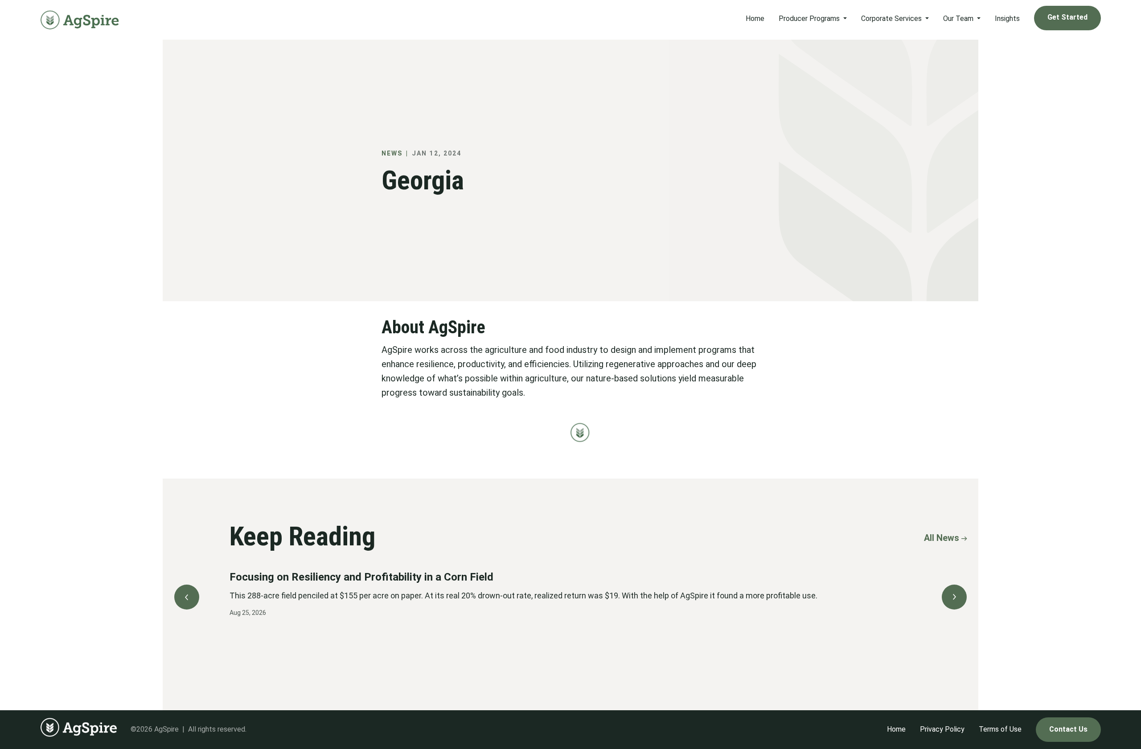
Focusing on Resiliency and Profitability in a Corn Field (361, 577)
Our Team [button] (959, 18)
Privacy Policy (942, 729)
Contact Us (1068, 729)
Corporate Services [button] (892, 18)
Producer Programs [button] (810, 18)
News (392, 153)
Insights (1007, 18)
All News (941, 537)
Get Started (1067, 17)
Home (755, 18)
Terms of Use (1000, 729)
